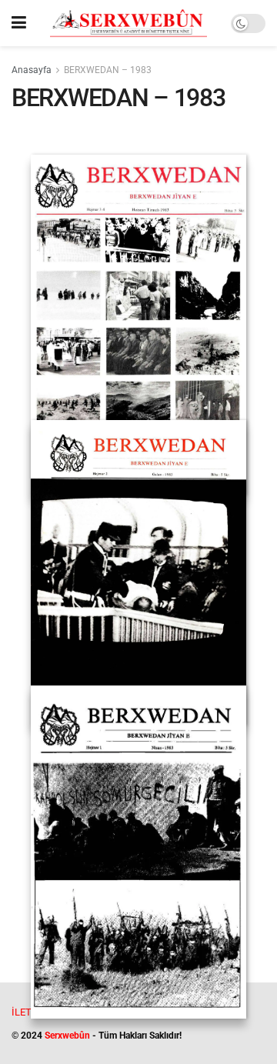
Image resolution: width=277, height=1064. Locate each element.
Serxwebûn (67, 1035)
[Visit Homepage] (128, 23)
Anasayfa (32, 70)
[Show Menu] (19, 23)
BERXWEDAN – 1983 (108, 70)
